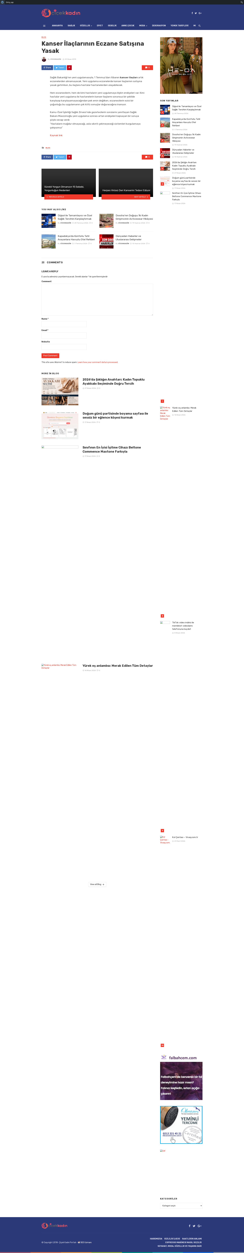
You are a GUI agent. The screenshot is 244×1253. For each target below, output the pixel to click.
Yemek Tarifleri (180, 25)
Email (45, 330)
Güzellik (85, 25)
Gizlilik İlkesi (172, 1239)
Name (45, 319)
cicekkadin (55, 59)
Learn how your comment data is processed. (98, 362)
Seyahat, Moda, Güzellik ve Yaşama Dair (180, 1246)
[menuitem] (2, 2)
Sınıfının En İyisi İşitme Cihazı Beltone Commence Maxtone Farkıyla (112, 449)
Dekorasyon (159, 25)
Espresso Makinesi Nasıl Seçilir (183, 1242)
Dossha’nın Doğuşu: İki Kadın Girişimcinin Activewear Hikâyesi (134, 217)
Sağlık (71, 25)
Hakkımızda (156, 1239)
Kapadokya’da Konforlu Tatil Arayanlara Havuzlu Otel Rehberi (76, 238)
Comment (47, 281)
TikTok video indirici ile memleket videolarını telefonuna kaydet (183, 625)
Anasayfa (57, 25)
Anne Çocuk (127, 25)
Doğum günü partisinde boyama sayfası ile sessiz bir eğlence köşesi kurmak (115, 415)
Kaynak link (56, 135)
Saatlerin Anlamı (192, 1239)
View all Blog (95, 884)
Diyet (100, 25)
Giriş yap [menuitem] (10, 2)
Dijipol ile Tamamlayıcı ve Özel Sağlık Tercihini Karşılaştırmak (75, 217)
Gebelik (112, 25)
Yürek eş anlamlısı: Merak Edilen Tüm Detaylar (118, 665)
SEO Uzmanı (85, 1242)
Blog (44, 37)
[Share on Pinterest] (69, 67)
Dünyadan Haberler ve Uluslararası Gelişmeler (128, 238)
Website (46, 342)
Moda (142, 25)
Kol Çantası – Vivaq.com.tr (185, 837)
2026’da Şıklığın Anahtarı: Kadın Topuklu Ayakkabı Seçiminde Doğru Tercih (114, 381)
